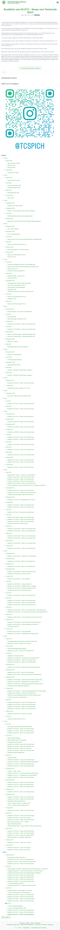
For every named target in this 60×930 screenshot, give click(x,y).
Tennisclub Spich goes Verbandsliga (16, 287)
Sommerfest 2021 (12, 316)
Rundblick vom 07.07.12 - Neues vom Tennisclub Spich (21, 732)
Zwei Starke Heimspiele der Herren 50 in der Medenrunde (21, 264)
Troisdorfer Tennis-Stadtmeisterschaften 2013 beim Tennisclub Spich (24, 695)
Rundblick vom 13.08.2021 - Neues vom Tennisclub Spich (21, 324)
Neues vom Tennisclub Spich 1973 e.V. (17, 244)
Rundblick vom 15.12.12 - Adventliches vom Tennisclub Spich (22, 775)
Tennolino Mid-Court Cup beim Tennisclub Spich (19, 590)
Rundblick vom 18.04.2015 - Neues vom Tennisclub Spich (21, 530)
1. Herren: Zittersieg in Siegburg (15, 906)
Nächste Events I (12, 165)
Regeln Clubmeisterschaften (14, 823)
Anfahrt (32, 923)
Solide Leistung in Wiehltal (14, 738)
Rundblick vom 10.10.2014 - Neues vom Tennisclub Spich (21, 566)
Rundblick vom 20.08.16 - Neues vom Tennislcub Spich (21, 432)
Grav (20, 927)
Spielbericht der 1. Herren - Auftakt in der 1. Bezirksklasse (21, 475)
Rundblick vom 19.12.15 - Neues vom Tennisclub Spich (21, 490)
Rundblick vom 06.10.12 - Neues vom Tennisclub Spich (21, 791)
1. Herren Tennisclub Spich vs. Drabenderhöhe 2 (19, 892)
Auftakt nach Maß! (12, 757)
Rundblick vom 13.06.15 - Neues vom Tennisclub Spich (21, 521)
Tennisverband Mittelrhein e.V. (27, 924)
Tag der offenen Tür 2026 (14, 163)
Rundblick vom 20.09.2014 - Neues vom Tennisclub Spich (22, 571)
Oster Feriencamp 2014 (13, 626)
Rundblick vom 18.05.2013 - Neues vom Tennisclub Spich (21, 706)
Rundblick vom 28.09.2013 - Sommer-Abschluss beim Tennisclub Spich (25, 679)
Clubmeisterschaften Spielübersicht (16, 752)
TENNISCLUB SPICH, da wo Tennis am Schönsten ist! (20, 291)
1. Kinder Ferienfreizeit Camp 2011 (16, 883)
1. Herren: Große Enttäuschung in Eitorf (17, 908)
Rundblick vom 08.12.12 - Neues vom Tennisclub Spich (21, 777)
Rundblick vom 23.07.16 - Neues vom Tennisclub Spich (21, 437)
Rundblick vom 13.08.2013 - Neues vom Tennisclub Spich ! (22, 693)
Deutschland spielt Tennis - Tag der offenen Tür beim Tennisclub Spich (24, 825)
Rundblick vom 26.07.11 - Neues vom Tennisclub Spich (21, 910)
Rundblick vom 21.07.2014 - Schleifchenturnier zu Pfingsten (22, 586)
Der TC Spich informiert (13, 229)
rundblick (37, 15)
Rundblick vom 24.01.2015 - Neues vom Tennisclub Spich (21, 548)
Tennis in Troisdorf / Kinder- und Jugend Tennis (19, 803)
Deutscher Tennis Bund (41, 924)
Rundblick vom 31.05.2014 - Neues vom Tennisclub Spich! (22, 600)
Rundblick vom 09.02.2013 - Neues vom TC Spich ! (20, 713)
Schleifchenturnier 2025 (13, 192)
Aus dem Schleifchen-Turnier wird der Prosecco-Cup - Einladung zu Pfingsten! (26, 485)
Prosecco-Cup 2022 (12, 268)
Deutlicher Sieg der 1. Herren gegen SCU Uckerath (20, 890)
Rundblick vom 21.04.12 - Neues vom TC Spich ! (19, 817)
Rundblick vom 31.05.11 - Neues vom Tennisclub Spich (21, 875)
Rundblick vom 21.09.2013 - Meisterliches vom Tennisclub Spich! (23, 681)
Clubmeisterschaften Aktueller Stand (16, 801)
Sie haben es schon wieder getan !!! (16, 270)
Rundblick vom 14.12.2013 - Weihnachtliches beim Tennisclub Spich (24, 667)
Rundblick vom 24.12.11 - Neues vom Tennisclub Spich (21, 859)
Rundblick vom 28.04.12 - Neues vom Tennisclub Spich (21, 815)
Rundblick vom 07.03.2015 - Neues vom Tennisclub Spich (21, 538)
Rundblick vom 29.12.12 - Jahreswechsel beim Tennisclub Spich (23, 773)
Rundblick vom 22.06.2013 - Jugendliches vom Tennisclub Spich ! (23, 658)
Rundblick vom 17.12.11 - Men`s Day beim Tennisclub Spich (22, 861)
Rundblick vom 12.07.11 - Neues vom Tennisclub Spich (21, 912)
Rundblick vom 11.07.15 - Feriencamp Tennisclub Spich (21, 512)
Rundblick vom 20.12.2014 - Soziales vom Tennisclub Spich (22, 556)
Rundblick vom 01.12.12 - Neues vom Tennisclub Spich (21, 782)
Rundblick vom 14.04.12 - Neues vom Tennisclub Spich (21, 819)
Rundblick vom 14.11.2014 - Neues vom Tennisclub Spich (21, 561)
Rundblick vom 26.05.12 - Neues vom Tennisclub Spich (21, 759)
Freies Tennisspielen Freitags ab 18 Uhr (17, 318)
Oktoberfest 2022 (12, 289)
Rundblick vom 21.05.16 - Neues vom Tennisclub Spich (21, 449)
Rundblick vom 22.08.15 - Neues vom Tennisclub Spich (21, 505)
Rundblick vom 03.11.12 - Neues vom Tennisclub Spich (21, 786)
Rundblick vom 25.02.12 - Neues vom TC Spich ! (19, 842)
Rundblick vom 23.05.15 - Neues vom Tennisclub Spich (21, 477)
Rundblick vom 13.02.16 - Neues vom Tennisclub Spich (21, 462)
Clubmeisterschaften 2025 (14, 187)
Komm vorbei (11, 197)
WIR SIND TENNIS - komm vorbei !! (16, 276)
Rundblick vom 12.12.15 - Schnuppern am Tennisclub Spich (22, 492)
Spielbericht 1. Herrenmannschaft (15, 655)
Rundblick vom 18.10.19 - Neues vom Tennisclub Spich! (21, 383)
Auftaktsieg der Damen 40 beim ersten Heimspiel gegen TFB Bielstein (24, 872)
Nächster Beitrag (35, 68)
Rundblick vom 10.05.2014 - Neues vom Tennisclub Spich (21, 602)
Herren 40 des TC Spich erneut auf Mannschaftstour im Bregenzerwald (25, 239)
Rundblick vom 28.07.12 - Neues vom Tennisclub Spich (21, 728)
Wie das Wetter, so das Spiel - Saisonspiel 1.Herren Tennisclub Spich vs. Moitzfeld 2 (28, 868)
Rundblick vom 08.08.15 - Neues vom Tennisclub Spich (21, 507)
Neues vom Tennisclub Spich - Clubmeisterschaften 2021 (21, 336)
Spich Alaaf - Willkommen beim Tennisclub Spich (19, 395)
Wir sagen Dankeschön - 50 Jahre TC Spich (18, 249)
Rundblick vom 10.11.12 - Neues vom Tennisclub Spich (21, 784)
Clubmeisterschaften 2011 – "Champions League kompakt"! (22, 885)
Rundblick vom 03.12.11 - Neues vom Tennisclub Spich (21, 863)
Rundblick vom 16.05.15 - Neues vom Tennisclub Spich (21, 479)
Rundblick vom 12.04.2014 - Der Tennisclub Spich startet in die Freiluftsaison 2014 (27, 612)
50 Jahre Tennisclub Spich (14, 234)
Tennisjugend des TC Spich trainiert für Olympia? (19, 283)
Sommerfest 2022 (12, 298)
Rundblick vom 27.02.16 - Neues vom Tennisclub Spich (21, 460)
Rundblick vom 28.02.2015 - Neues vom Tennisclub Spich (22, 543)
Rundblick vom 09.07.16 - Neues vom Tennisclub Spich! (21, 439)
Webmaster (37, 923)
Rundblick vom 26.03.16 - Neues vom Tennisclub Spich (21, 454)
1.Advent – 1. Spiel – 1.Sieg (14, 771)
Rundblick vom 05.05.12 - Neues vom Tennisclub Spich (21, 766)
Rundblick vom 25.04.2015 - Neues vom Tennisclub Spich (22, 528)
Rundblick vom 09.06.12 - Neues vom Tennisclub (19, 748)
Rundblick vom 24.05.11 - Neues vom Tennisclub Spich (21, 877)
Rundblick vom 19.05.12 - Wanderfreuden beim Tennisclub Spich (23, 761)
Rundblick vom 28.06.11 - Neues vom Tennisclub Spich (21, 894)
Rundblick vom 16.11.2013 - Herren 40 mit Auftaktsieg (21, 672)
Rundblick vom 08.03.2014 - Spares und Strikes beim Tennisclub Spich (25, 617)
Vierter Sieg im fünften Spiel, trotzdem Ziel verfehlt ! (20, 726)
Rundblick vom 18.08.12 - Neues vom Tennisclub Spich (21, 810)
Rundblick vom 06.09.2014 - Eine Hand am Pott (19, 573)
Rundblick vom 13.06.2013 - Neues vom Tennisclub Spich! (22, 660)
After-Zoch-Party (12, 256)
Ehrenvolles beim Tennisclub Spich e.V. (17, 857)
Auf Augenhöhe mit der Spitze (15, 742)
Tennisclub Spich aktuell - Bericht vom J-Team (19, 388)
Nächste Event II (11, 167)
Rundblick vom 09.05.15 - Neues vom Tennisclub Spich (21, 481)
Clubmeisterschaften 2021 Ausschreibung (18, 346)
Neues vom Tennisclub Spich (14, 354)
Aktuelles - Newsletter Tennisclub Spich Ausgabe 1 (20, 375)
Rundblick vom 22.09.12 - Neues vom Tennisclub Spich (21, 797)
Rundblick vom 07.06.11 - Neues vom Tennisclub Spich (21, 900)
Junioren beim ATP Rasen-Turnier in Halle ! (18, 523)
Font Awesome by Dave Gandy (38, 927)
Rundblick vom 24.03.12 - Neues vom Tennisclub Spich (21, 833)
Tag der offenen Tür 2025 (14, 180)
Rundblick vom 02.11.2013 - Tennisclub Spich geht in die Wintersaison (24, 674)
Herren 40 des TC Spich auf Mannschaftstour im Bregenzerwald (23, 266)
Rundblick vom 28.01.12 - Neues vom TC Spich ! (19, 847)
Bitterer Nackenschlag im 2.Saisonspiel (17, 740)
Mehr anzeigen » (6, 917)
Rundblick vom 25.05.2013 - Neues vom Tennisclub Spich (22, 704)
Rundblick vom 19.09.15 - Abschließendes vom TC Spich (21, 499)
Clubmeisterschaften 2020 (14, 364)
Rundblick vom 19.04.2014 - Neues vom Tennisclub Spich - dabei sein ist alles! (27, 609)
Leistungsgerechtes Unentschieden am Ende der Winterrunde (22, 641)
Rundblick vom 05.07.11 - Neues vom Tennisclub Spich (30, 11)
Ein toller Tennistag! (12, 278)
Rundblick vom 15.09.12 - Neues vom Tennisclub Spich (21, 799)
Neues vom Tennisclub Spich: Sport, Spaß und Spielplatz (21, 210)
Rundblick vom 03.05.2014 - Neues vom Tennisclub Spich (22, 604)
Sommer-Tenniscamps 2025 (14, 185)
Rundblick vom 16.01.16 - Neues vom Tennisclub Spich (21, 467)
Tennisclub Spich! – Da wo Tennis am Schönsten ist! (20, 311)
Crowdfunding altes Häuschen (15, 359)
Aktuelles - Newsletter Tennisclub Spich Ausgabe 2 (20, 370)
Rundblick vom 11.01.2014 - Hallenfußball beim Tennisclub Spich (23, 633)
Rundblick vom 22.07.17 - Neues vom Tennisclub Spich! (21, 403)
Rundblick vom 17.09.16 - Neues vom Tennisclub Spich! (21, 426)
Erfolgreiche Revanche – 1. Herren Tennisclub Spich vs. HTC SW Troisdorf (25, 870)
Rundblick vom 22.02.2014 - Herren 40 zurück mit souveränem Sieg (24, 622)
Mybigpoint (50, 924)
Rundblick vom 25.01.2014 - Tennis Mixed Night (19, 631)
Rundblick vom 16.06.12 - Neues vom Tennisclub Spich (21, 746)
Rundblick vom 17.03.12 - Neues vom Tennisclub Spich (21, 835)
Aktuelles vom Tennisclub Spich (15, 205)
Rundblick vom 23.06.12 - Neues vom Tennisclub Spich (21, 744)
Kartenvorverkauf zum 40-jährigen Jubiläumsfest (19, 837)
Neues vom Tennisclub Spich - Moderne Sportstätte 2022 (21, 334)
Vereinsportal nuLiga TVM (13, 924)
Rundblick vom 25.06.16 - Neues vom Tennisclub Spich (21, 444)
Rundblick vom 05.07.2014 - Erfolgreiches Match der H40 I (22, 588)
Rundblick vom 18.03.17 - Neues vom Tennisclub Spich (21, 408)
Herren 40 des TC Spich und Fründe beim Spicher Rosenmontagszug (24, 221)
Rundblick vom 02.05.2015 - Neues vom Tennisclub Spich (22, 483)
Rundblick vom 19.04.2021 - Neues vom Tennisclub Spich (21, 329)
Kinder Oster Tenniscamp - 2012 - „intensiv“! (18, 821)
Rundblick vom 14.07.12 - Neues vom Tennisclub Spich (21, 730)
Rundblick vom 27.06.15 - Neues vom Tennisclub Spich (21, 517)
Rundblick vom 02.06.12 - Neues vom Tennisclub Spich (21, 750)
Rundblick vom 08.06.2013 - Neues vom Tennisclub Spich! (22, 662)
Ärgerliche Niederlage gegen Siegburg (17, 648)
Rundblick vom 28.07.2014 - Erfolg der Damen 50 (19, 584)
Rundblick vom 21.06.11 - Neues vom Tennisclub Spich (21, 896)
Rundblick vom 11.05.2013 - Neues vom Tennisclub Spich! (21, 708)
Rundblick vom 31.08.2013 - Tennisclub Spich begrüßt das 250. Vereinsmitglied (27, 691)
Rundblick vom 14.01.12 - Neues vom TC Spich (19, 849)
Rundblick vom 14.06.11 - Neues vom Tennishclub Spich (21, 898)
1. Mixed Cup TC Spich (13, 172)
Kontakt (27, 923)
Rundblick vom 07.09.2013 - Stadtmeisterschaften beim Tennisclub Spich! (25, 683)
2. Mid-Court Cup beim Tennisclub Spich (17, 697)
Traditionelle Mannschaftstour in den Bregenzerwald (20, 216)
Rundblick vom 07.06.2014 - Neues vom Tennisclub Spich (21, 595)
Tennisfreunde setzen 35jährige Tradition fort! (18, 685)
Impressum (22, 923)
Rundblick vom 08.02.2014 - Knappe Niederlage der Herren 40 (23, 624)
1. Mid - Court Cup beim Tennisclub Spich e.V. (19, 805)
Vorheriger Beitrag (25, 68)
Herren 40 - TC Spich (13, 341)
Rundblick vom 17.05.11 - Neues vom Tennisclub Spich (21, 879)
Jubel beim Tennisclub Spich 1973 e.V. (17, 718)
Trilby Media (26, 927)
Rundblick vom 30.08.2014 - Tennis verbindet (19, 578)
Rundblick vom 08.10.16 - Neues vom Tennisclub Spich (21, 421)
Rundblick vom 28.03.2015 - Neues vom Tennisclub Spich (22, 535)
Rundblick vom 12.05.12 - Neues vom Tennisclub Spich (21, 763)
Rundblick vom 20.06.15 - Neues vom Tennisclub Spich (21, 519)
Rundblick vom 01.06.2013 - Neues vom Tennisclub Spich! (22, 702)
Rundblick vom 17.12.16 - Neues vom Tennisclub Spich (21, 416)
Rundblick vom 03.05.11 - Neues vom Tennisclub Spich (21, 881)
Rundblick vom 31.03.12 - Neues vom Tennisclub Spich (21, 831)
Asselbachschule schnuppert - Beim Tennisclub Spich (20, 494)
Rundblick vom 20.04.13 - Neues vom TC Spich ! (19, 643)
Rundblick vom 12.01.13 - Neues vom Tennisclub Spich (21, 650)
